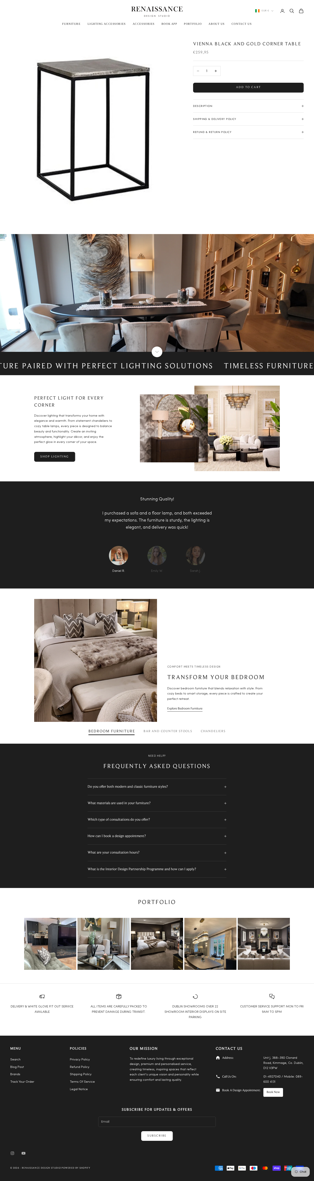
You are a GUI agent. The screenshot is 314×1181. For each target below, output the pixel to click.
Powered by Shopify (76, 1168)
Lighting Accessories (107, 23)
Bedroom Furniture (111, 731)
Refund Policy (80, 1067)
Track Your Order (22, 1082)
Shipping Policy (81, 1074)
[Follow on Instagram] (12, 1153)
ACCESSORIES (144, 23)
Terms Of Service (82, 1082)
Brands (15, 1074)
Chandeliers (213, 731)
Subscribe (157, 1135)
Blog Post (17, 1067)
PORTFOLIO (193, 23)
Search (15, 1059)
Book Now (273, 1092)
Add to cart (248, 87)
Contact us (242, 23)
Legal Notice (79, 1089)
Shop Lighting (54, 456)
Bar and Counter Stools (168, 731)
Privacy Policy (80, 1059)
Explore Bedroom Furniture (184, 708)
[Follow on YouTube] (23, 1153)
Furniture (71, 23)
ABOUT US (216, 23)
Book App (169, 23)
